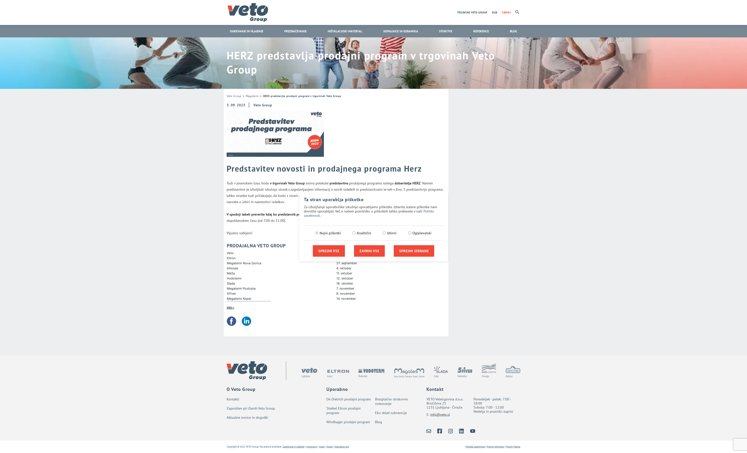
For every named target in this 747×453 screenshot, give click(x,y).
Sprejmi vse (328, 251)
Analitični (364, 233)
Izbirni (391, 233)
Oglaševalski (421, 233)
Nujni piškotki (330, 233)
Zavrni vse (369, 251)
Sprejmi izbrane (414, 251)
